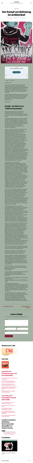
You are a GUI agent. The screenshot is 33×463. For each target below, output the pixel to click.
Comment (6, 319)
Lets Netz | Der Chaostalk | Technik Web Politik (9, 398)
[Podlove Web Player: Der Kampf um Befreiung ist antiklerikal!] (16, 73)
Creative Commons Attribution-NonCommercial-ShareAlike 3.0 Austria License (9, 432)
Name (6, 327)
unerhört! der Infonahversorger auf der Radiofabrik (9, 373)
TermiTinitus (16, 8)
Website (6, 331)
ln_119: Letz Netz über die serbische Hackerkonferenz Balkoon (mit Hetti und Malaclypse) (8, 412)
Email (18, 327)
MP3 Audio (12, 80)
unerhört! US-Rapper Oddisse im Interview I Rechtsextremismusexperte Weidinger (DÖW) (9, 388)
